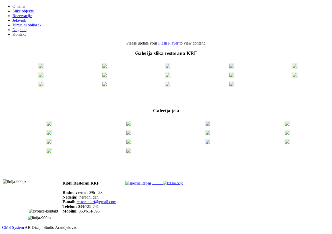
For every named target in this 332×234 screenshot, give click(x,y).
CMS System (13, 227)
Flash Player (168, 43)
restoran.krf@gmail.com (96, 202)
